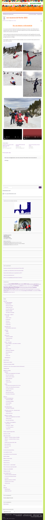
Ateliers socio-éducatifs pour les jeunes (12, 387)
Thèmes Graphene (12, 518)
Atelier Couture (8, 317)
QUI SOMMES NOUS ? (6, 10)
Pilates (7, 346)
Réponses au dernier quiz (9, 14)
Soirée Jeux (8, 340)
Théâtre (39, 290)
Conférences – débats (9, 425)
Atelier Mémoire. (6, 360)
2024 (16, 284)
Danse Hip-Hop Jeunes (10, 392)
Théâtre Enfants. (9, 418)
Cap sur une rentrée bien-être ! (9, 275)
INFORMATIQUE (8, 326)
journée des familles (12, 290)
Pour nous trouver (8, 445)
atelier (11, 285)
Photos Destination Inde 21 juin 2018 (10, 466)
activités (31, 284)
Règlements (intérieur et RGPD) (10, 479)
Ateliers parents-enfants (8, 362)
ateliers (21, 285)
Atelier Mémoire (8, 303)
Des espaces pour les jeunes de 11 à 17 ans (13, 385)
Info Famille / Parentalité (10, 312)
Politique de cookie (7, 471)
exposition (22, 289)
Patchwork (7, 321)
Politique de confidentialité (8, 468)
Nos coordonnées (8, 444)
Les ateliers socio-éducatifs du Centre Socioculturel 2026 (13, 270)
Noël (17, 290)
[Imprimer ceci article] (41, 20)
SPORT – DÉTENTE (8, 342)
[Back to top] (42, 517)
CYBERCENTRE (36, 7)
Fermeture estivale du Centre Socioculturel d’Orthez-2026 (14, 268)
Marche (7, 353)
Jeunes (13, 20)
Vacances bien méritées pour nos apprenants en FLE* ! (13, 272)
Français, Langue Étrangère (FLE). (36, 516)
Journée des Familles (9, 399)
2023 (13, 284)
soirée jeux (30, 290)
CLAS (17, 289)
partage (24, 290)
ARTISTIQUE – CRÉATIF (9, 314)
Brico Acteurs (8, 423)
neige (10, 152)
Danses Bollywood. (9, 352)
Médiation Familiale (9, 310)
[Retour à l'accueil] (22, 3)
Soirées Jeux (8, 355)
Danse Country (8, 348)
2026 (28, 284)
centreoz (5, 20)
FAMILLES (30, 7)
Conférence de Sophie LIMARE (9, 364)
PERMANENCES (7, 357)
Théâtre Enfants (8, 381)
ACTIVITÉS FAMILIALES (9, 398)
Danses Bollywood (9, 378)
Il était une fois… (7, 483)
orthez (22, 290)
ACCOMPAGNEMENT (8, 302)
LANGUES (6, 330)
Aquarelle (7, 315)
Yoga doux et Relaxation (10, 350)
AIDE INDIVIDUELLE (8, 406)
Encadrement (8, 319)
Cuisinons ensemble (9, 336)
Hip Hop (38, 289)
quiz (27, 290)
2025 (25, 284)
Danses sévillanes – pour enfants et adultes (13, 343)
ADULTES (12, 7)
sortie (33, 290)
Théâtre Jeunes (8, 390)
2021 (7, 284)
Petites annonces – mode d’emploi (9, 464)
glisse (7, 152)
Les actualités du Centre (8, 452)
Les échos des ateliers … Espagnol (34, 14)
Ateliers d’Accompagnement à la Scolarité (13, 373)
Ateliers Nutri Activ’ (9, 307)
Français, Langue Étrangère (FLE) (9, 431)
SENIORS (17, 7)
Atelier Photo (8, 322)
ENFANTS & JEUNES (24, 7)
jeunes (5, 290)
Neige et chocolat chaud (8, 458)
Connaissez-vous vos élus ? (9, 481)
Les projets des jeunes (10, 388)
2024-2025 (20, 284)
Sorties (15, 20)
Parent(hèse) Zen (7, 460)
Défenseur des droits (9, 305)
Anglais (7, 331)
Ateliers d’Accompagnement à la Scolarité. (13, 416)
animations (36, 284)
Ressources (14, 10)
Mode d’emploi (6, 504)
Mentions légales (6, 456)
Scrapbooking (8, 324)
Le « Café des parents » (10, 427)
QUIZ (5, 485)
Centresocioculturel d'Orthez (26, 287)
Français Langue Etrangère (29, 289)
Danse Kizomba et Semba (27, 515)
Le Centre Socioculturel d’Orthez (10, 476)
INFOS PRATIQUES (5, 7)
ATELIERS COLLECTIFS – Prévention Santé (12, 410)
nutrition (19, 290)
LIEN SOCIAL (7, 335)
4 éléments (5, 284)
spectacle (36, 290)
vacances (6, 292)
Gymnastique (8, 345)
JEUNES (6, 384)
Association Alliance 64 (10, 309)
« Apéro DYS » (8, 428)
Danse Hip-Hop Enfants (10, 375)
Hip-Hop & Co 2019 (7, 433)
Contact (6, 440)
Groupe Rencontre (9, 338)
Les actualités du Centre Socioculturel (10, 454)
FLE (24, 289)
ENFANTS (6, 372)
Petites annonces (7, 462)
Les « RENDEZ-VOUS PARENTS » (10, 422)
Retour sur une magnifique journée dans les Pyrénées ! (13, 277)
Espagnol (7, 333)
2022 (9, 284)
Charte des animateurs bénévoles (10, 474)
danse (5, 152)
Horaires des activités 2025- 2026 (10, 442)
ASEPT (40, 284)
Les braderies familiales (10, 401)
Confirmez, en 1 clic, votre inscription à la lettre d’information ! (14, 366)
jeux (8, 290)
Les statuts (7, 478)
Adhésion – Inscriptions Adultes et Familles (12, 437)
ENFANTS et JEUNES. (8, 415)
